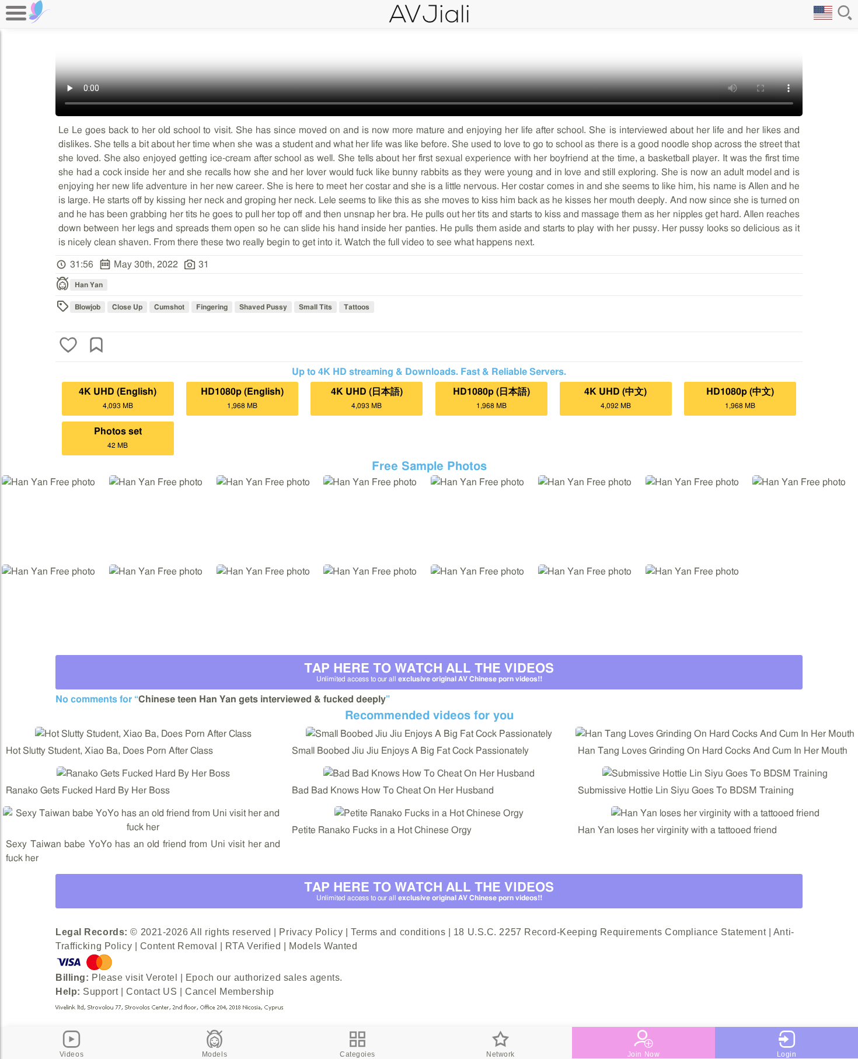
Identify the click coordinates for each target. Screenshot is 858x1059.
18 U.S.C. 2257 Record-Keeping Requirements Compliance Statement (610, 932)
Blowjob (87, 307)
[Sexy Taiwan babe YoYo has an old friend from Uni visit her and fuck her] (143, 827)
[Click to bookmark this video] (96, 346)
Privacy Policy (311, 932)
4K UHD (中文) (615, 398)
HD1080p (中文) (740, 398)
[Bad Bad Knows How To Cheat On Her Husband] (429, 773)
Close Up (127, 307)
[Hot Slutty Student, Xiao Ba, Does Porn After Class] (143, 733)
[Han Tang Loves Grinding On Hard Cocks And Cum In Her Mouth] (715, 733)
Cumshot (169, 307)
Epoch (200, 978)
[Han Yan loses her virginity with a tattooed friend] (715, 813)
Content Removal (178, 946)
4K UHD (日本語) (367, 398)
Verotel (161, 978)
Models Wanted (323, 946)
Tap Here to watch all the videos (429, 672)
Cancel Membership (229, 992)
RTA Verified (253, 946)
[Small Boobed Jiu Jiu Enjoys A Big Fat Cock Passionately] (429, 733)
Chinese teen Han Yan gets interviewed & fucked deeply (262, 699)
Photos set (118, 438)
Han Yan (89, 284)
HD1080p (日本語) (491, 398)
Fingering (212, 307)
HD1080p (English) (242, 398)
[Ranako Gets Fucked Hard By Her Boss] (143, 773)
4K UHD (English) (117, 398)
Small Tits (315, 307)
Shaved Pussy (263, 307)
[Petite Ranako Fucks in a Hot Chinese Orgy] (429, 813)
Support (100, 992)
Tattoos (356, 307)
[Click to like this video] (68, 346)
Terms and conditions (398, 932)
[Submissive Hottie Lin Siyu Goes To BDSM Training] (715, 773)
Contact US (151, 992)
